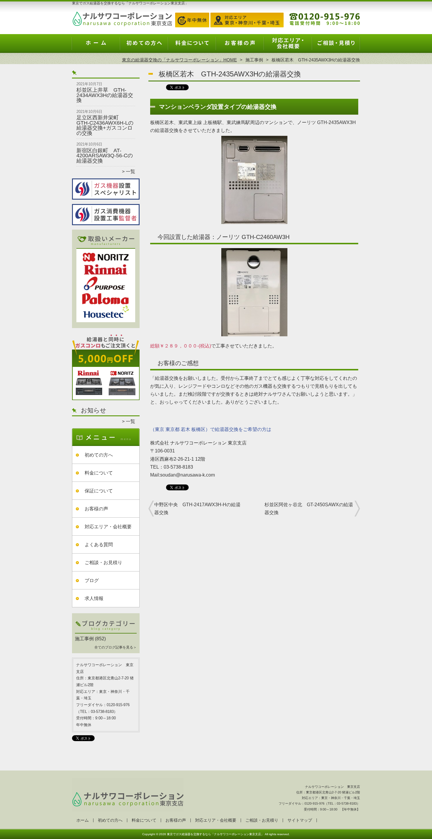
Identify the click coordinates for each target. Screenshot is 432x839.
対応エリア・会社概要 (288, 45)
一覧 (130, 171)
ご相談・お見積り (336, 45)
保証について (99, 490)
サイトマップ (299, 820)
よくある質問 (99, 544)
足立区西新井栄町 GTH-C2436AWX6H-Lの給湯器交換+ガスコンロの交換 (104, 125)
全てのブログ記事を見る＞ (115, 647)
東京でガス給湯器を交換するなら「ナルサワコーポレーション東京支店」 (215, 834)
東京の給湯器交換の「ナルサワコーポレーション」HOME (179, 59)
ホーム (96, 45)
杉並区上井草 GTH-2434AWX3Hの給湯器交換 (104, 95)
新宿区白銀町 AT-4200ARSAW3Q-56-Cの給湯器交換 (104, 156)
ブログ (92, 580)
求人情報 (94, 598)
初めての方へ (144, 45)
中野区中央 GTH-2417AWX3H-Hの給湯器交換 (197, 508)
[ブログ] (106, 632)
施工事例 (254, 59)
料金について (192, 45)
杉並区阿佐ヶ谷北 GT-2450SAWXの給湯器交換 (308, 508)
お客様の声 (240, 45)
